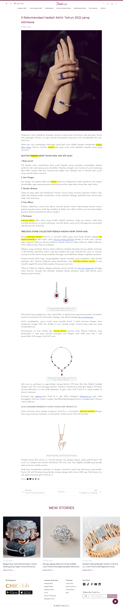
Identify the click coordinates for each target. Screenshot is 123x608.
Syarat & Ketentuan (50, 596)
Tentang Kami (70, 589)
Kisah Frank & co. (71, 586)
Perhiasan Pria (80, 8)
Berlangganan (112, 596)
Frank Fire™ (22, 8)
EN (11, 3)
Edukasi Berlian (48, 586)
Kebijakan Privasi (49, 599)
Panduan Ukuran (49, 589)
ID (6, 3)
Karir (67, 592)
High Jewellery (36, 8)
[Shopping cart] (112, 4)
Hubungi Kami (48, 583)
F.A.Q (46, 592)
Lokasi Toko (69, 583)
